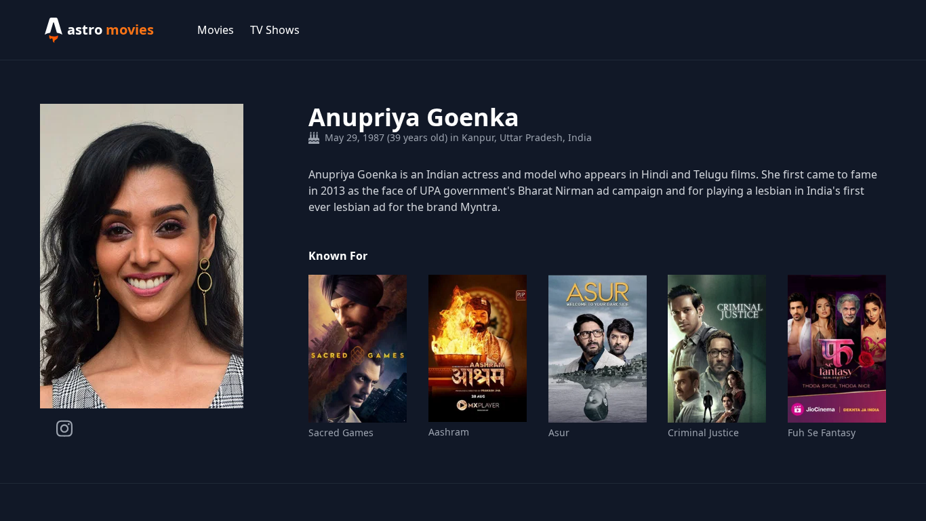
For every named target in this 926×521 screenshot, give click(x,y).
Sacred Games (341, 432)
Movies (215, 29)
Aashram (448, 431)
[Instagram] (64, 428)
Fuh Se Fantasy (821, 432)
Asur (558, 432)
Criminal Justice (703, 432)
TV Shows (275, 29)
